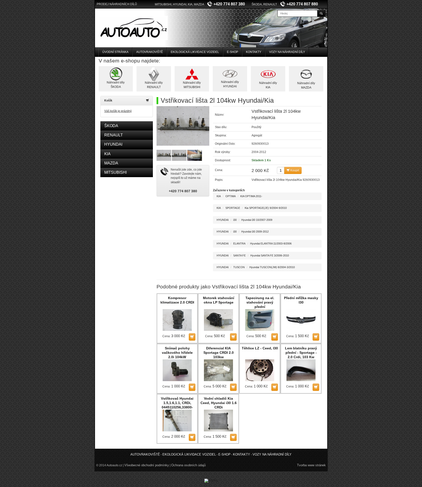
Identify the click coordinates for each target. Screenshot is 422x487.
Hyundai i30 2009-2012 (255, 231)
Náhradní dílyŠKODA (116, 84)
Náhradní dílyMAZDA (306, 85)
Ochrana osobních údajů (188, 465)
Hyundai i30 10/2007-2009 (256, 219)
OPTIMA (230, 196)
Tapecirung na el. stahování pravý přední (259, 302)
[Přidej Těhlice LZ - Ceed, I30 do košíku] (274, 387)
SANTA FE (239, 255)
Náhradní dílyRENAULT (154, 85)
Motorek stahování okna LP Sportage (218, 300)
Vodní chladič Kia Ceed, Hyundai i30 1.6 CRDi (218, 402)
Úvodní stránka (115, 52)
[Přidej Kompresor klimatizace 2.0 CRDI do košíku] (192, 336)
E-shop (232, 52)
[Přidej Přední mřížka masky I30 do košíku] (316, 336)
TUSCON (239, 267)
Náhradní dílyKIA (268, 85)
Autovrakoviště (149, 52)
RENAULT (113, 135)
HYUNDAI (113, 144)
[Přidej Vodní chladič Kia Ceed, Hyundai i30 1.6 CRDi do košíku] (233, 437)
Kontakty (253, 52)
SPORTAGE (232, 207)
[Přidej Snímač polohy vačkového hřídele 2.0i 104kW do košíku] (192, 387)
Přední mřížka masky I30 (301, 300)
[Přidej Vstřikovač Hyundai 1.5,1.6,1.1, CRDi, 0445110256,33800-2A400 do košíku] (192, 437)
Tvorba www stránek (311, 465)
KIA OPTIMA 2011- (251, 196)
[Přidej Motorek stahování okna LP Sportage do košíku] (233, 336)
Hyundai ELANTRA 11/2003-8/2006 (271, 243)
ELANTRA (239, 243)
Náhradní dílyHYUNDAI (230, 84)
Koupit (294, 170)
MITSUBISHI (115, 172)
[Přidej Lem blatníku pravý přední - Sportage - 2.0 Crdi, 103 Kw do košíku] (316, 387)
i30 (235, 219)
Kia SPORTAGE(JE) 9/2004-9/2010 (266, 207)
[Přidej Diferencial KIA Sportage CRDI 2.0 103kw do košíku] (233, 387)
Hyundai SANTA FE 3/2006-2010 (269, 255)
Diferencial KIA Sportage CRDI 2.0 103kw (218, 352)
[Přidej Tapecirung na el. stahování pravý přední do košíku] (274, 336)
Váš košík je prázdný (118, 111)
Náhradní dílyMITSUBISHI (192, 85)
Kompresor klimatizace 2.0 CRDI (177, 300)
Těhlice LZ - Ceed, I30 (260, 348)
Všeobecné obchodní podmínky (146, 465)
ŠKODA (111, 126)
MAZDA (111, 163)
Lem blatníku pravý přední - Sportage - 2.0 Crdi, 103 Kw (301, 352)
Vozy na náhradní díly (287, 52)
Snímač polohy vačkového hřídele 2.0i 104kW (177, 352)
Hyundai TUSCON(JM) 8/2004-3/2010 (272, 267)
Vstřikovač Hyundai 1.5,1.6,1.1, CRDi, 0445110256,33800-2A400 (177, 403)
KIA (107, 154)
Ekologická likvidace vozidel (195, 52)
